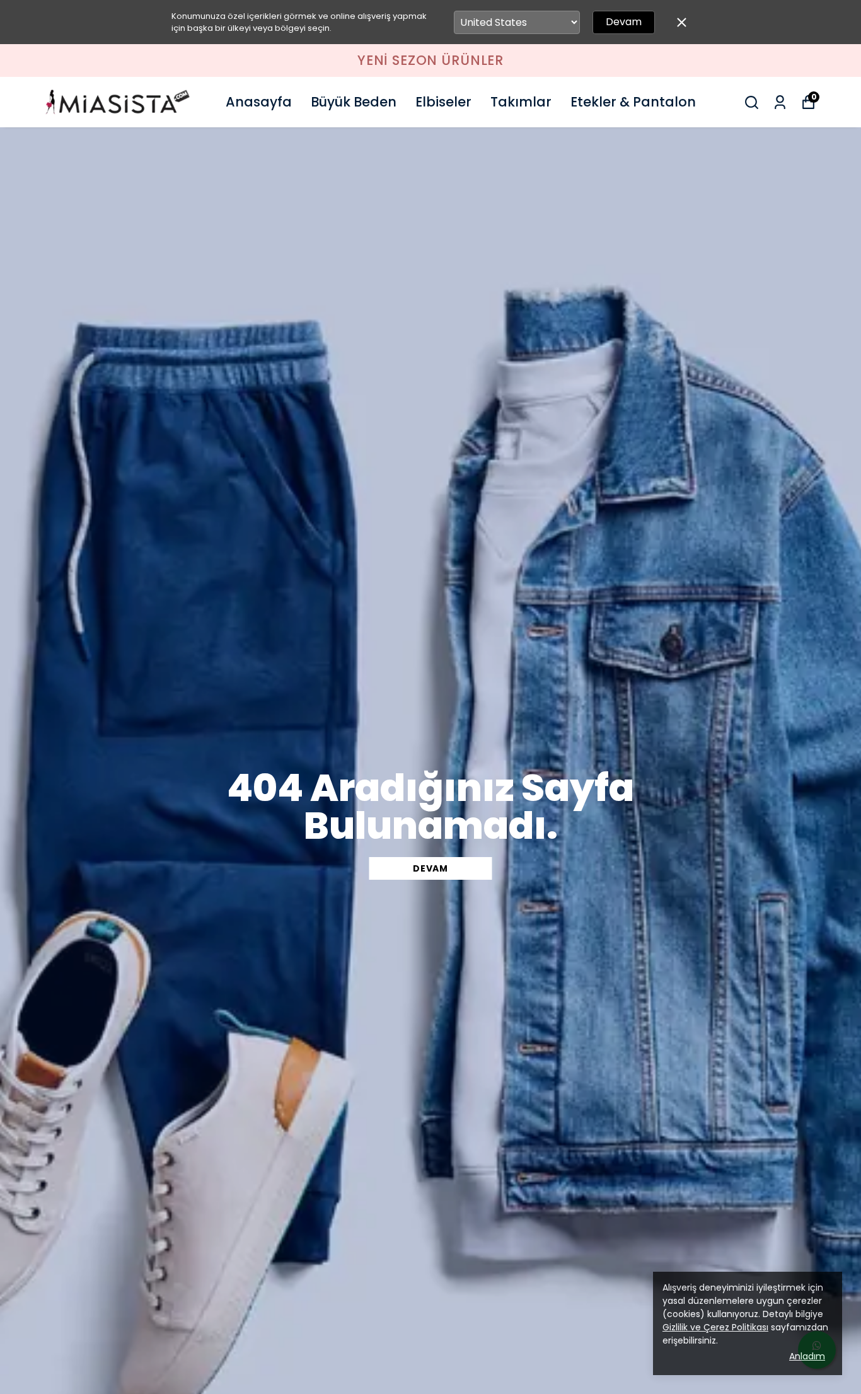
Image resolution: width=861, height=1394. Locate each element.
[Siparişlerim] (780, 102)
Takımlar (521, 102)
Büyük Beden (353, 102)
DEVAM (430, 868)
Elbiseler (443, 102)
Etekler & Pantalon (633, 102)
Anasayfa (259, 102)
